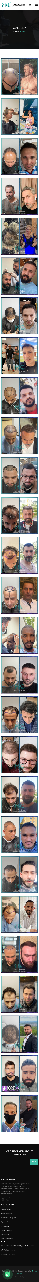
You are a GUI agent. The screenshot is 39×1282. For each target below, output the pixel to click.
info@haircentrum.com (8, 1250)
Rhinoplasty (5, 1226)
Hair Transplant (6, 1209)
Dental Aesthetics (7, 1239)
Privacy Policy (19, 1277)
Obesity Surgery (6, 1230)
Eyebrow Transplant (7, 1222)
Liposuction (5, 1235)
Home (15, 31)
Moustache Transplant (8, 1218)
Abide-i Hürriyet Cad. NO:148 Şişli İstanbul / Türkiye (18, 1246)
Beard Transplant (6, 1214)
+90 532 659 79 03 (8, 1254)
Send (34, 1162)
